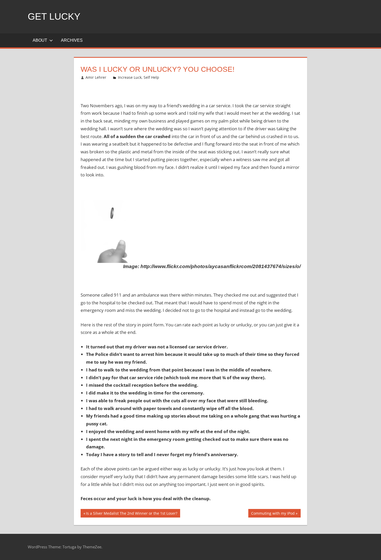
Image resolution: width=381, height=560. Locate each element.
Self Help (151, 77)
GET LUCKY (54, 16)
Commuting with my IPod (273, 514)
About (40, 40)
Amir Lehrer (96, 77)
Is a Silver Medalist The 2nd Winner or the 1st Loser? (131, 514)
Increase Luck (130, 77)
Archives (72, 40)
